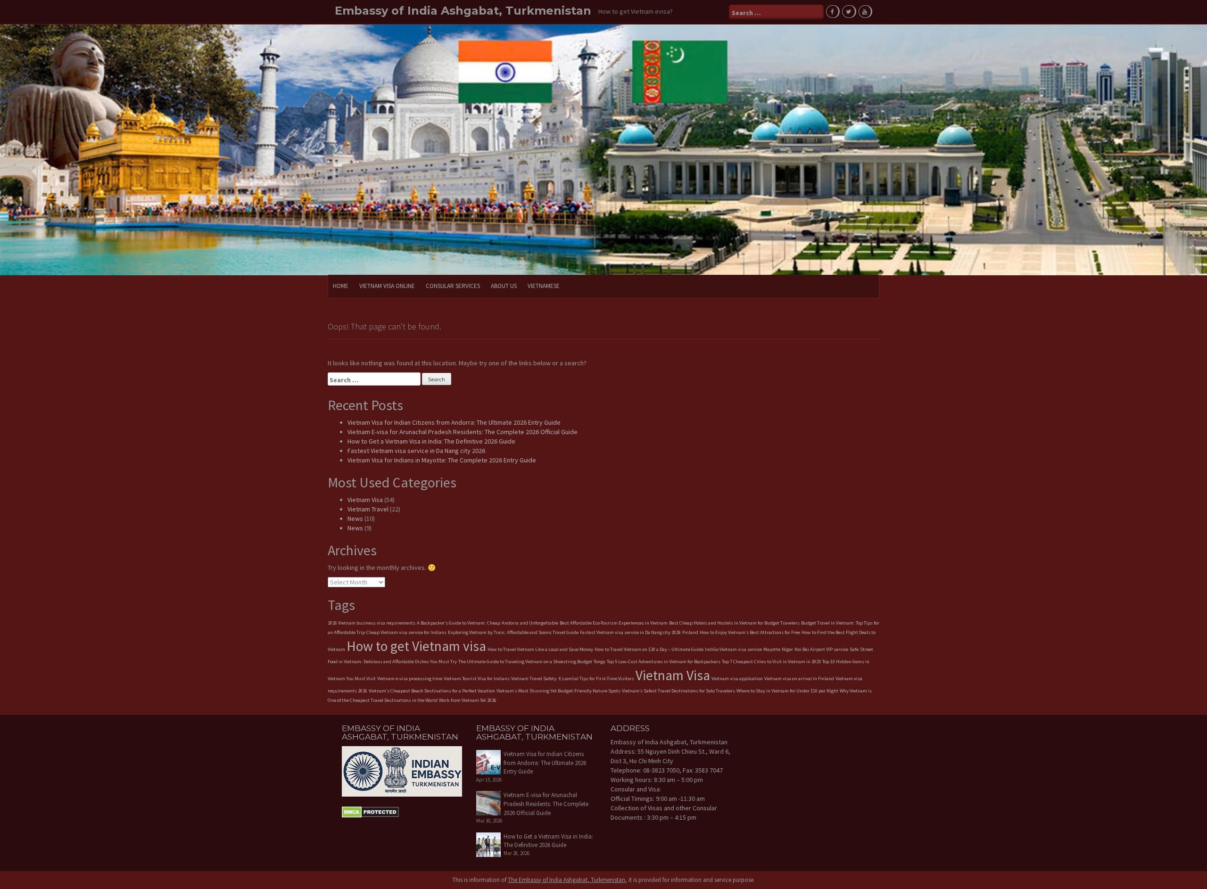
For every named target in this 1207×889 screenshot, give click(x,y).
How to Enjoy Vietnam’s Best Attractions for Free (750, 632)
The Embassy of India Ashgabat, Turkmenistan (566, 880)
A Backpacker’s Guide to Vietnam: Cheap (458, 623)
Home (340, 286)
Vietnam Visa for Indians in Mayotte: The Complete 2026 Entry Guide (441, 460)
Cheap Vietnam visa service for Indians (406, 632)
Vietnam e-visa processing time (409, 678)
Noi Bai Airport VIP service (821, 649)
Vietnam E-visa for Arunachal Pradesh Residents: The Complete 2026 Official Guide (462, 432)
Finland (690, 632)
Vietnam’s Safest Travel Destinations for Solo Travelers (678, 691)
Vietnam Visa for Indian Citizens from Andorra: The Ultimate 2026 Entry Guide (454, 422)
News (355, 518)
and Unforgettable (539, 623)
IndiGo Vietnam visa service (733, 649)
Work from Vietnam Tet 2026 (467, 700)
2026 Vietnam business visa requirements (371, 623)
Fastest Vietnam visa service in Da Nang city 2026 (416, 450)
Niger (787, 649)
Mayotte (771, 649)
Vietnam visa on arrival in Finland (799, 678)
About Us (504, 286)
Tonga (599, 662)
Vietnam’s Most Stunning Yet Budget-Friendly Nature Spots (558, 691)
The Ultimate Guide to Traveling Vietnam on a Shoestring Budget (525, 662)
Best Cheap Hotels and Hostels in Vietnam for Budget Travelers (734, 623)
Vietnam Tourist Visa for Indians (477, 678)
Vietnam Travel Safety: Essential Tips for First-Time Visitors (572, 678)
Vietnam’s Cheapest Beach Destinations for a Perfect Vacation (432, 691)
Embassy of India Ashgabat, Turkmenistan (463, 10)
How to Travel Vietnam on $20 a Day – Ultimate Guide (649, 649)
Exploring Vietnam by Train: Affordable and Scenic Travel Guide (513, 632)
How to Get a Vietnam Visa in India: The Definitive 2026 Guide (431, 441)
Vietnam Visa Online (387, 286)
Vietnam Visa (365, 499)
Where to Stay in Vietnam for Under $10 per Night (787, 691)
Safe (854, 649)
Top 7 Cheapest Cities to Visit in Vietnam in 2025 (771, 662)
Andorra (510, 623)
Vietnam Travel (368, 509)
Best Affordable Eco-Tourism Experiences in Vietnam (614, 623)
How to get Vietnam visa (416, 646)
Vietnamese (544, 286)
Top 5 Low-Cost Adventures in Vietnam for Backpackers (663, 662)
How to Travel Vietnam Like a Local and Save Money (540, 649)
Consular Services (453, 286)
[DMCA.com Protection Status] (370, 811)
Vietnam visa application (737, 678)
